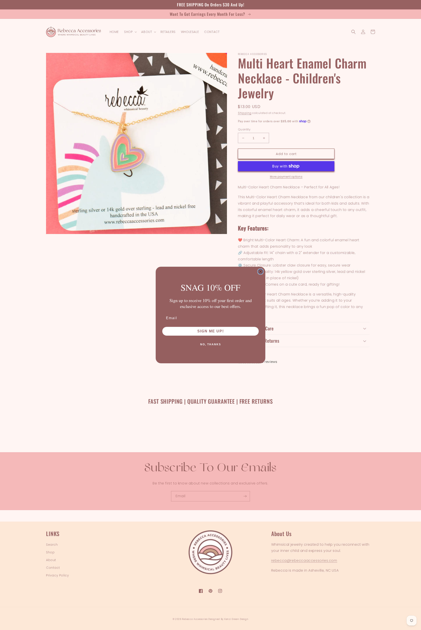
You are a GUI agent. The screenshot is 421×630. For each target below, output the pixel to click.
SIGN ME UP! (210, 331)
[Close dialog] (260, 271)
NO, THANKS (210, 344)
